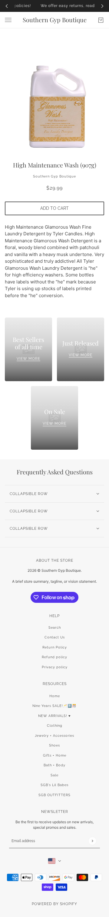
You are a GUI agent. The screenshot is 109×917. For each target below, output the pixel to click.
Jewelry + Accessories (54, 736)
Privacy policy (55, 667)
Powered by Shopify (54, 904)
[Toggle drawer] (8, 20)
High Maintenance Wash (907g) (54, 165)
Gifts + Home (54, 755)
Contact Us (55, 637)
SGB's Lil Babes (54, 785)
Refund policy (54, 657)
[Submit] (92, 841)
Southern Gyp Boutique (54, 176)
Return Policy (54, 647)
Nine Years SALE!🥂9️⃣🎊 (54, 706)
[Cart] (100, 20)
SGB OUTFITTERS (54, 795)
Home (54, 696)
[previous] (6, 6)
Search (54, 628)
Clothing (54, 726)
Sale (54, 775)
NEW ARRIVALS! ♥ (54, 716)
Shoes (54, 745)
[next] (102, 6)
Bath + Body (54, 765)
